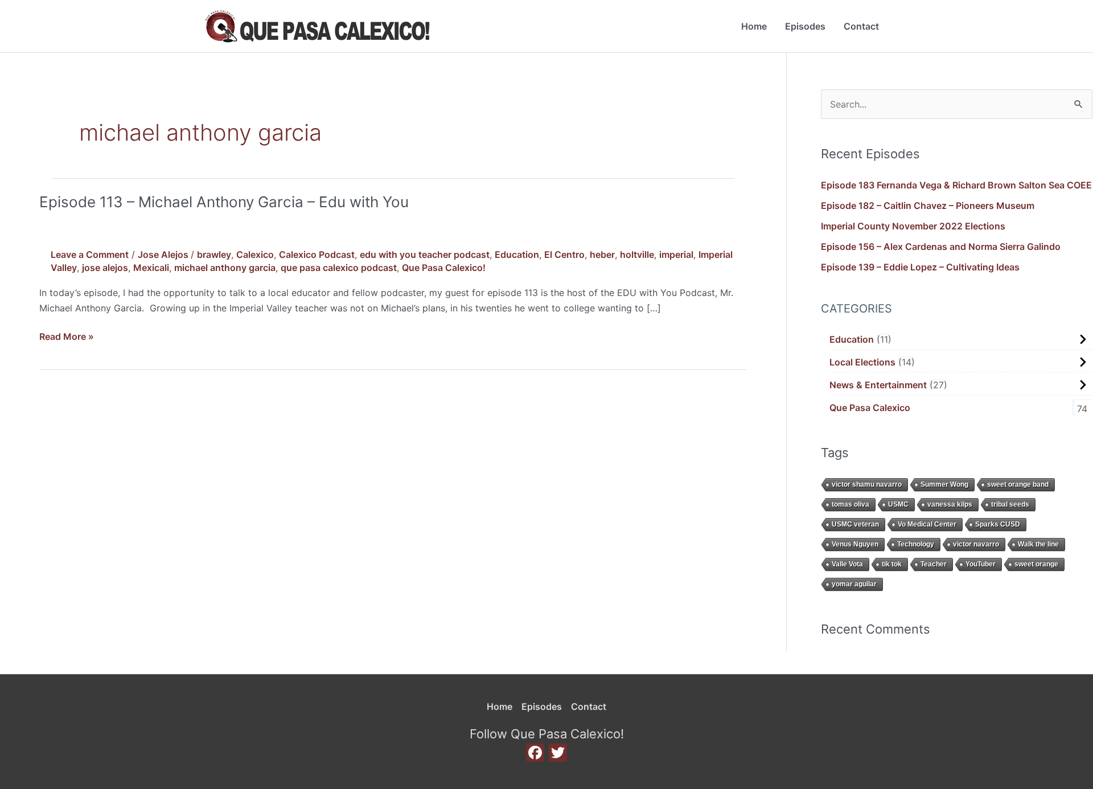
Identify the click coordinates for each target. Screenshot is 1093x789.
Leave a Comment (90, 254)
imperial (676, 254)
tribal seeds (1010, 504)
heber (602, 254)
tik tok (892, 564)
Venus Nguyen (855, 544)
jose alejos (105, 267)
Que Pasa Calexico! (444, 267)
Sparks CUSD (997, 524)
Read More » (66, 335)
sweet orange (1036, 564)
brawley (214, 254)
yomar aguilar (854, 584)
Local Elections (862, 362)
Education (517, 254)
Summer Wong (944, 484)
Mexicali (151, 267)
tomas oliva (850, 504)
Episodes (805, 26)
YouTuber (980, 564)
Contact (861, 26)
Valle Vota (847, 564)
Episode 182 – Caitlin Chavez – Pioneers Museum (927, 205)
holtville (637, 254)
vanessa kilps (949, 504)
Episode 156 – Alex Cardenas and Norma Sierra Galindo (941, 246)
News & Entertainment (878, 385)
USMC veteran (855, 524)
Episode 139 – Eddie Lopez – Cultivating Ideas (920, 267)
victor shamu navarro (867, 484)
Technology (915, 544)
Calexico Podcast (317, 254)
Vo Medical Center (927, 524)
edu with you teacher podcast (425, 254)
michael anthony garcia (225, 267)
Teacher (934, 564)
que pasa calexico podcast (339, 267)
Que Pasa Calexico (869, 407)
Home (754, 26)
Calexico (255, 254)
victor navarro (976, 544)
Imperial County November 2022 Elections (913, 226)
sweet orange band (1018, 484)
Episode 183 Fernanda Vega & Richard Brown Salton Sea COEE (956, 185)
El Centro (564, 254)
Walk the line (1038, 544)
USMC (898, 504)
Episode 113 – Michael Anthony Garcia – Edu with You (224, 202)
